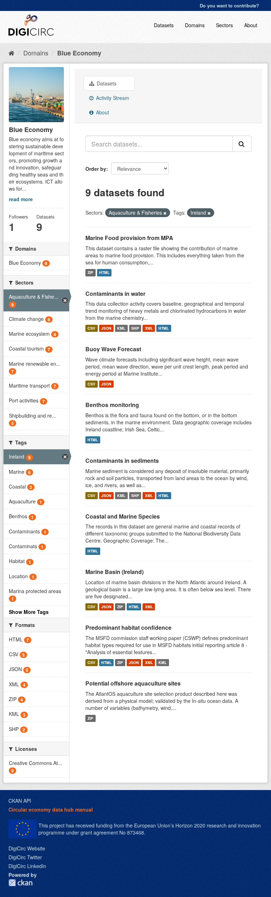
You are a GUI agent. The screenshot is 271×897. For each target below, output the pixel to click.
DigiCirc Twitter (25, 857)
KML (121, 328)
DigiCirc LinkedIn (27, 865)
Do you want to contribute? (229, 5)
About (250, 25)
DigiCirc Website (26, 848)
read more (21, 199)
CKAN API (19, 800)
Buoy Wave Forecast (113, 349)
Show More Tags (29, 611)
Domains (195, 25)
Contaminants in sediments (122, 460)
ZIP (90, 272)
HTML (104, 272)
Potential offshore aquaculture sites (133, 683)
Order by (95, 168)
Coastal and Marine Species (122, 516)
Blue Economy (79, 53)
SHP (135, 328)
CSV (91, 328)
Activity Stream (112, 97)
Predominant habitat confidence (128, 627)
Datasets (164, 25)
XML (149, 328)
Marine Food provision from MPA (129, 238)
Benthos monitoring (112, 405)
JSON (106, 328)
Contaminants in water (115, 293)
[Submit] (242, 144)
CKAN (20, 882)
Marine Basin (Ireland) (114, 572)
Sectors (224, 25)
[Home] (11, 52)
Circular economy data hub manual (50, 809)
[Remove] (165, 213)
